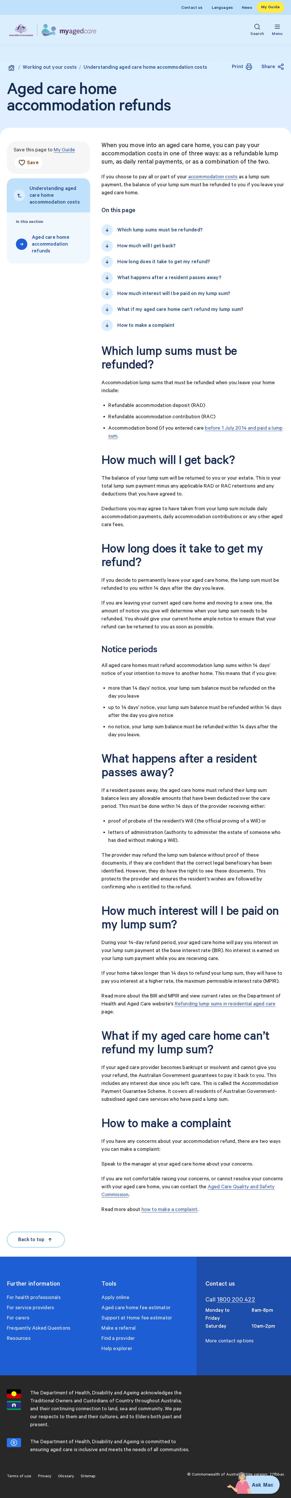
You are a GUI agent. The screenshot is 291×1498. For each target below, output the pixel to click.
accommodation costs (213, 177)
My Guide (270, 7)
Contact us (192, 7)
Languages (222, 7)
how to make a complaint (170, 1209)
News (247, 7)
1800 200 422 (236, 1299)
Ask (256, 1484)
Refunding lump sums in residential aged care (225, 1004)
